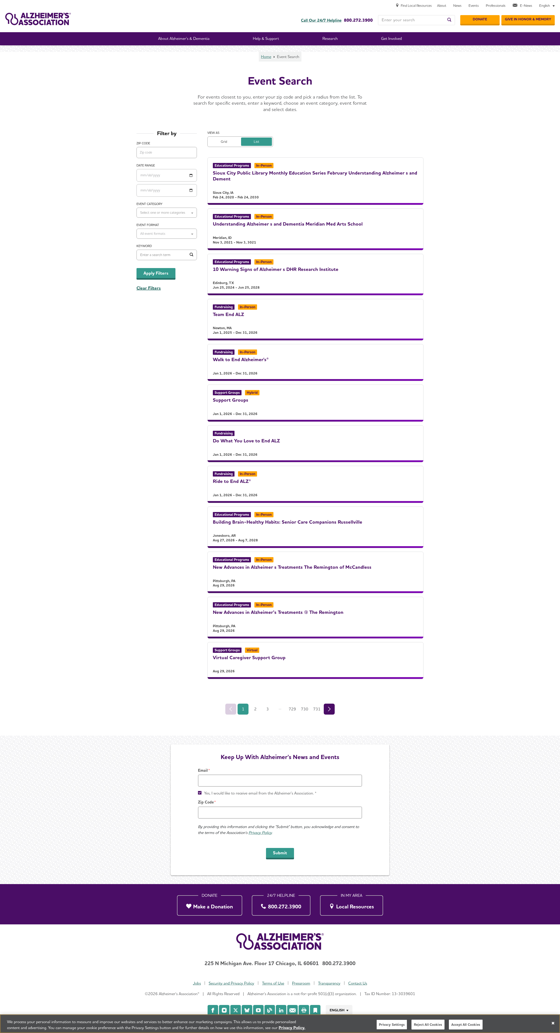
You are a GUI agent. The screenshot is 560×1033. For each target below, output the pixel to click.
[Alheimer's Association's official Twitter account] (235, 1010)
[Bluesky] (247, 1010)
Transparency (329, 983)
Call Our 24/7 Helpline (321, 20)
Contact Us (357, 983)
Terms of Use (273, 983)
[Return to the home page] (38, 19)
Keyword (144, 246)
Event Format (147, 225)
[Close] (553, 1023)
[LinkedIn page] (281, 1010)
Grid (224, 141)
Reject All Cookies (428, 1024)
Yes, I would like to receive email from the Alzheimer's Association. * (260, 793)
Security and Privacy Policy (231, 983)
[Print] (304, 1010)
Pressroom (301, 983)
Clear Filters (148, 288)
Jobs (197, 983)
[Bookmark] (315, 1010)
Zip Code (206, 802)
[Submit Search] (191, 255)
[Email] (292, 1010)
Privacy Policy (260, 832)
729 (292, 709)
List (256, 141)
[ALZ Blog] (269, 1010)
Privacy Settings (392, 1024)
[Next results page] (329, 709)
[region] (280, 1023)
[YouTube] (258, 1010)
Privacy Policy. (292, 1027)
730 (304, 709)
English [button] (337, 1010)
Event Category (149, 204)
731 (316, 709)
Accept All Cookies (465, 1024)
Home (266, 56)
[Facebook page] (213, 1010)
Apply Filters (156, 273)
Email (203, 770)
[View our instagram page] (224, 1010)
